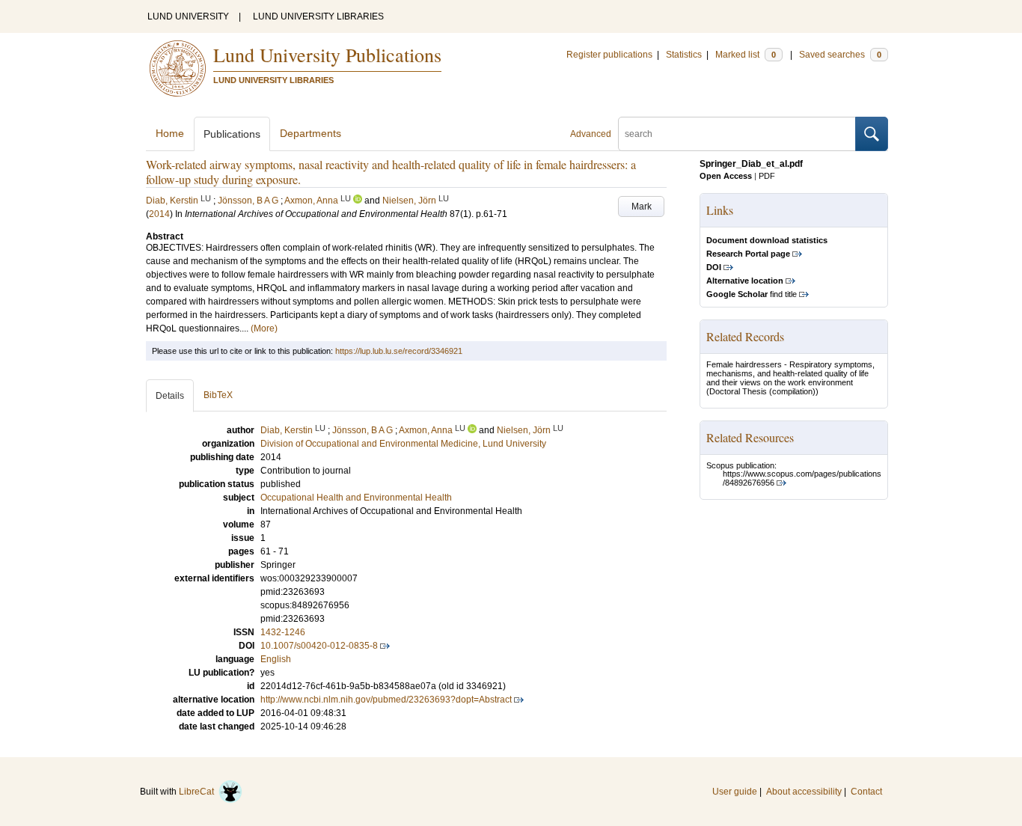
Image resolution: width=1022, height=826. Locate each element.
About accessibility (804, 791)
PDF (767, 175)
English (275, 659)
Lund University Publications (327, 54)
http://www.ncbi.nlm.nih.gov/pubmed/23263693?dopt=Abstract (386, 699)
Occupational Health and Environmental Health (356, 497)
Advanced (590, 134)
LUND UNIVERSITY (188, 16)
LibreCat (198, 791)
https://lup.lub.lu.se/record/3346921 (398, 350)
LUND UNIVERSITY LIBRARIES (318, 16)
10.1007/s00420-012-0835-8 (319, 645)
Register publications (609, 54)
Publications (232, 134)
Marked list (745, 54)
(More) (264, 328)
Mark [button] (641, 206)
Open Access (726, 175)
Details (170, 396)
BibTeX (218, 395)
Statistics (684, 54)
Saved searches (840, 54)
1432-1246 (282, 632)
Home (170, 133)
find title (751, 294)
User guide (734, 791)
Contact (866, 791)
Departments (310, 133)
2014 (159, 214)
